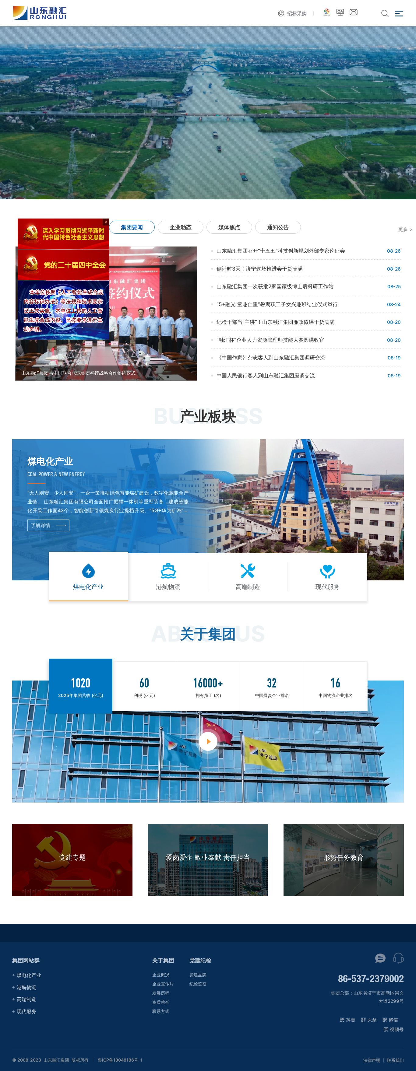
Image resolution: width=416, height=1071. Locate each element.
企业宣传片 (163, 983)
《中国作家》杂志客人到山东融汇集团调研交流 (271, 358)
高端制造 (26, 999)
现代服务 (26, 1011)
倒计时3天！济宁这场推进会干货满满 (260, 269)
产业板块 (208, 416)
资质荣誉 (160, 1002)
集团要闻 (132, 227)
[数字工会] (326, 12)
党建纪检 (200, 960)
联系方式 (160, 1011)
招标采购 (297, 13)
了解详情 (40, 525)
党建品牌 (197, 974)
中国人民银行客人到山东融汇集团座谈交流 (266, 376)
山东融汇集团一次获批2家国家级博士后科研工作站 (275, 286)
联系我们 (395, 1060)
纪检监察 (197, 983)
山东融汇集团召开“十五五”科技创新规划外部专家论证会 (281, 251)
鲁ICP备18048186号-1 (120, 1060)
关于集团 (163, 960)
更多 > (405, 229)
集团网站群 (26, 960)
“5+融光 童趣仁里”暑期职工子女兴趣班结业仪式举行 (277, 304)
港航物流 (26, 987)
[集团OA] (340, 12)
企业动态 (181, 227)
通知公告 (278, 227)
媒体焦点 (229, 227)
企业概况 (160, 974)
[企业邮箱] (353, 12)
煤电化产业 (29, 975)
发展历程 (160, 993)
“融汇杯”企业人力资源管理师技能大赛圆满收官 (270, 340)
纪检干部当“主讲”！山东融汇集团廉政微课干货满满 (276, 322)
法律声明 (371, 1060)
